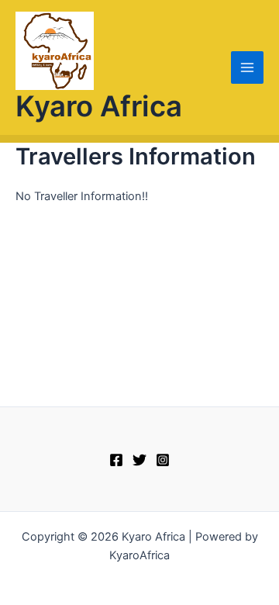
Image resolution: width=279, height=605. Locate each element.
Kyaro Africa (99, 106)
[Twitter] (139, 460)
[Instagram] (163, 460)
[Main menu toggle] (247, 67)
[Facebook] (116, 460)
